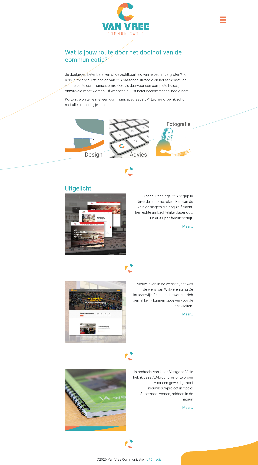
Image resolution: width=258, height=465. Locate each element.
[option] (84, 138)
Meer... (187, 226)
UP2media (153, 459)
